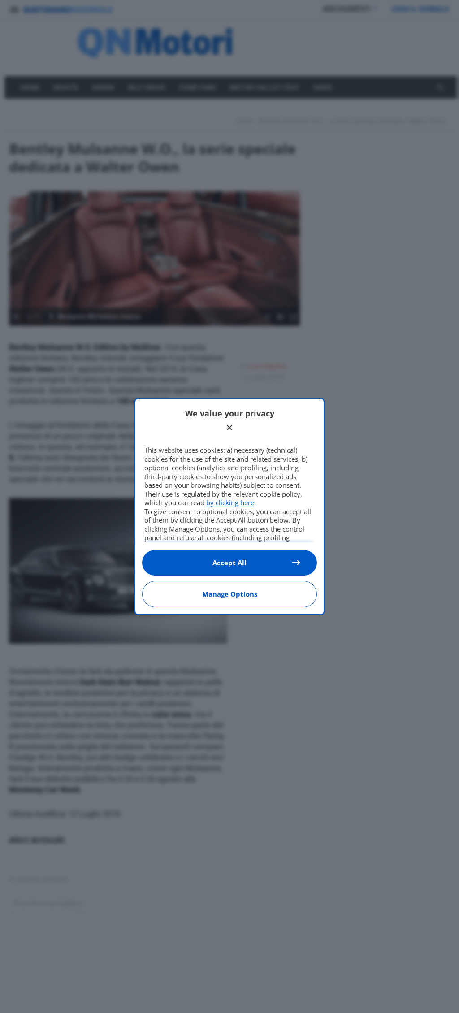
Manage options (229, 593)
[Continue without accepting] (229, 427)
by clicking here (230, 502)
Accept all (229, 562)
